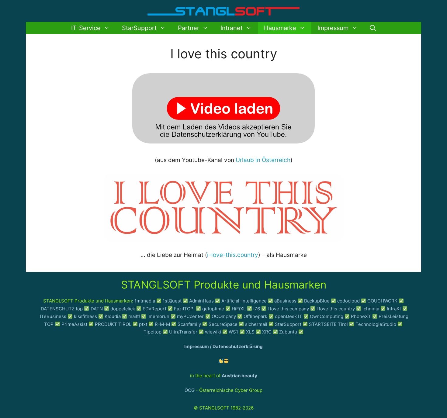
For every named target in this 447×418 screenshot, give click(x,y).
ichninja (370, 309)
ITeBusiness (53, 316)
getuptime (213, 309)
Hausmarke (280, 28)
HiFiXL (239, 309)
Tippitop (152, 332)
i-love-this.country (232, 254)
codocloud (348, 301)
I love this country (336, 309)
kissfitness (85, 316)
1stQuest (172, 301)
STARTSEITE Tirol (328, 324)
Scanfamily (189, 324)
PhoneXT (361, 316)
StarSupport (139, 28)
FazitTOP (184, 309)
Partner (188, 28)
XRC (267, 332)
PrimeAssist (74, 324)
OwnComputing (326, 316)
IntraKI (394, 309)
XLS (250, 332)
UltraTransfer (183, 332)
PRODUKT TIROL (113, 324)
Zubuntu (288, 332)
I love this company (288, 309)
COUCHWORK (382, 301)
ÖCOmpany (224, 316)
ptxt (143, 324)
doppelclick (122, 309)
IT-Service (86, 28)
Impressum (332, 28)
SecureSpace (223, 324)
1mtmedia (144, 301)
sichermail (256, 324)
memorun (159, 316)
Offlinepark (255, 316)
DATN (97, 309)
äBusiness (285, 301)
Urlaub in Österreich (263, 160)
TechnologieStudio (375, 324)
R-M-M (162, 324)
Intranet (231, 28)
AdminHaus (201, 301)
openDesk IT (288, 316)
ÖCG (190, 390)
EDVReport (154, 309)
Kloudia (113, 316)
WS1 (233, 332)
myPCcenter (190, 316)
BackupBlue (317, 301)
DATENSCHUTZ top (62, 309)
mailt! (134, 316)
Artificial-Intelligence (244, 301)
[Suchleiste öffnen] (373, 28)
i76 (256, 309)
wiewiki (213, 332)
